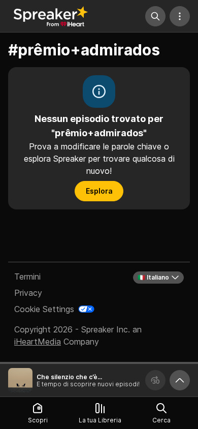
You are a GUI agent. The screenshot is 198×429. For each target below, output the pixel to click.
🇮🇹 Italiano (153, 277)
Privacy (28, 293)
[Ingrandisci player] (180, 380)
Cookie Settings (44, 309)
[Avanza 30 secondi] (155, 380)
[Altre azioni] (180, 16)
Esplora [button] (99, 191)
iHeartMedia (37, 341)
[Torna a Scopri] (50, 16)
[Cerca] (155, 16)
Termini (27, 276)
